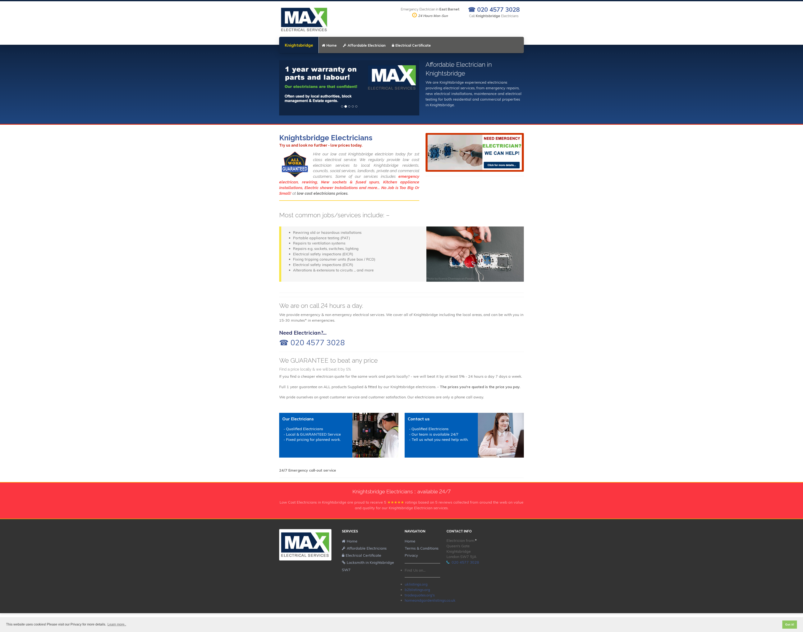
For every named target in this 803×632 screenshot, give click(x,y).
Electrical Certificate (413, 45)
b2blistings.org (417, 589)
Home (331, 45)
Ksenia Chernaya (450, 278)
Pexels (469, 278)
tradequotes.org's (420, 595)
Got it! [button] (789, 624)
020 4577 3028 (465, 562)
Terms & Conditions (422, 548)
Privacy (411, 555)
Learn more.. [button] (116, 624)
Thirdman (496, 454)
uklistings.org (416, 584)
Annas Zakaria (374, 454)
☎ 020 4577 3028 (494, 9)
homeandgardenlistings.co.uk (430, 600)
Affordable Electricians (367, 548)
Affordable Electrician (367, 45)
